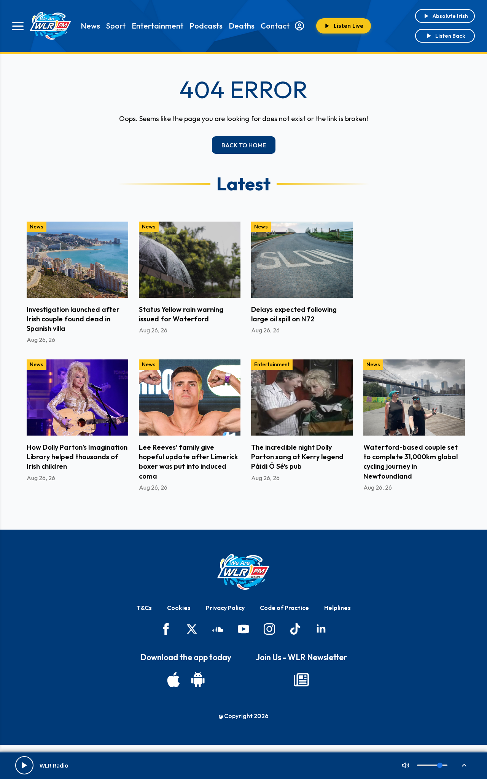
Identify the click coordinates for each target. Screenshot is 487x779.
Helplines (337, 607)
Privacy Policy (225, 607)
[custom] (217, 629)
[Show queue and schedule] (464, 765)
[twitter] (191, 629)
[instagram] (269, 629)
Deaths (242, 25)
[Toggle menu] (18, 26)
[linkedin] (321, 629)
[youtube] (243, 629)
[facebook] (166, 629)
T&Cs (144, 607)
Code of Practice (284, 607)
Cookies (179, 607)
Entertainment (157, 25)
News (90, 25)
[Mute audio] (405, 765)
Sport (116, 25)
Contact (275, 25)
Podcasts (206, 25)
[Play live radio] (24, 765)
